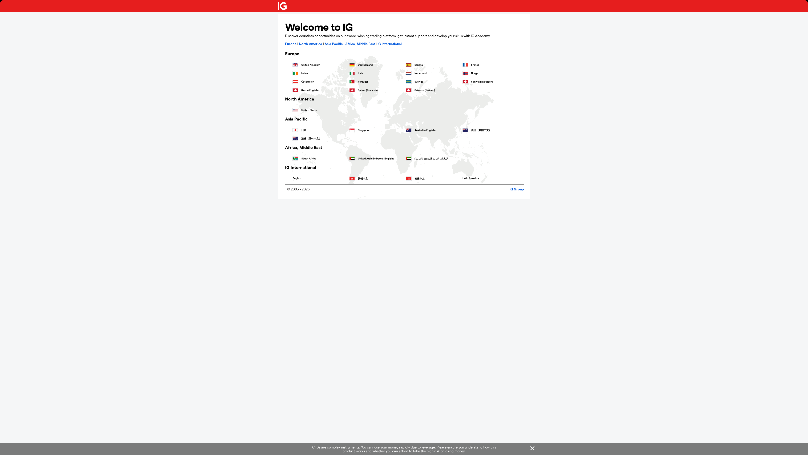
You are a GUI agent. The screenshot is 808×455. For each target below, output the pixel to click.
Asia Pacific (334, 44)
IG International (389, 44)
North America (310, 44)
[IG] (282, 6)
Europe (290, 44)
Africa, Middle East (360, 44)
